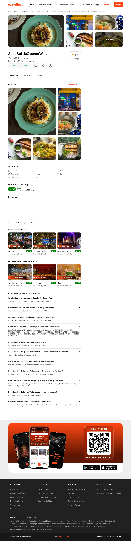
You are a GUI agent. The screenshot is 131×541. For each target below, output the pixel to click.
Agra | (92, 521)
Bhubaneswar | (72, 524)
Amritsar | (61, 524)
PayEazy (71, 493)
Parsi (10, 61)
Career (13, 509)
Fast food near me (45, 493)
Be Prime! (105, 5)
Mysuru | (98, 524)
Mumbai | (25, 521)
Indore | (82, 524)
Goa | (69, 521)
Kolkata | (56, 521)
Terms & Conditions (76, 501)
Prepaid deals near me (47, 497)
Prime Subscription (76, 489)
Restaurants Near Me (47, 501)
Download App (16, 501)
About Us (14, 489)
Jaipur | (86, 521)
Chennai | (43, 521)
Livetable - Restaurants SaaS (108, 493)
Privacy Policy (74, 505)
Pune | (49, 521)
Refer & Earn (73, 497)
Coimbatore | (23, 524)
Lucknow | (110, 521)
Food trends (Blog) (18, 493)
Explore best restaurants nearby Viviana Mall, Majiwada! (31, 530)
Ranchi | (32, 524)
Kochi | (14, 524)
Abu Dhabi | (59, 526)
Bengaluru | (33, 521)
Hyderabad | (101, 521)
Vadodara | (106, 524)
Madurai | (49, 526)
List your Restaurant (105, 489)
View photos (72, 84)
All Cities (101, 526)
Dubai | (63, 521)
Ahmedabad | (77, 521)
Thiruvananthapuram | (20, 526)
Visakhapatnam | (43, 524)
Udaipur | (41, 526)
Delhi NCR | (15, 521)
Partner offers (16, 497)
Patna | (54, 524)
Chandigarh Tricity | (72, 526)
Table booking (44, 489)
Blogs (97, 5)
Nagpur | (33, 526)
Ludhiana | (90, 524)
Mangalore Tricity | (89, 526)
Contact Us (87, 5)
